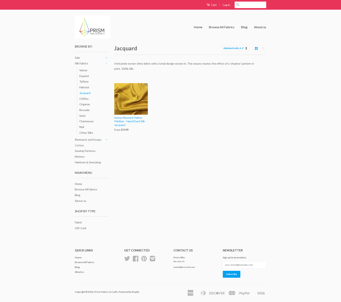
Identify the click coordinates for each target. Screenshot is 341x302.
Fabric (78, 222)
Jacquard (84, 93)
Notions (80, 156)
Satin (82, 115)
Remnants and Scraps (88, 139)
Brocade (84, 110)
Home (198, 27)
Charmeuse (86, 121)
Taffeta (83, 81)
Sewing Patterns (85, 150)
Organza (84, 104)
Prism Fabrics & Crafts (106, 291)
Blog (244, 27)
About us (260, 27)
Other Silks (86, 132)
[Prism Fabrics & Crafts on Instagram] (153, 260)
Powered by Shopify (129, 291)
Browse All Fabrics (221, 27)
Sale (77, 57)
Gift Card (80, 228)
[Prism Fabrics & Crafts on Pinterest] (144, 260)
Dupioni (84, 76)
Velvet (83, 70)
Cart (214, 5)
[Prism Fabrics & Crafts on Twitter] (127, 260)
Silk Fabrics (81, 63)
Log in (226, 5)
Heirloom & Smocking (88, 162)
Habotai (84, 87)
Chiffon (84, 98)
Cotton (79, 145)
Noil (81, 127)
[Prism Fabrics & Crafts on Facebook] (136, 260)
